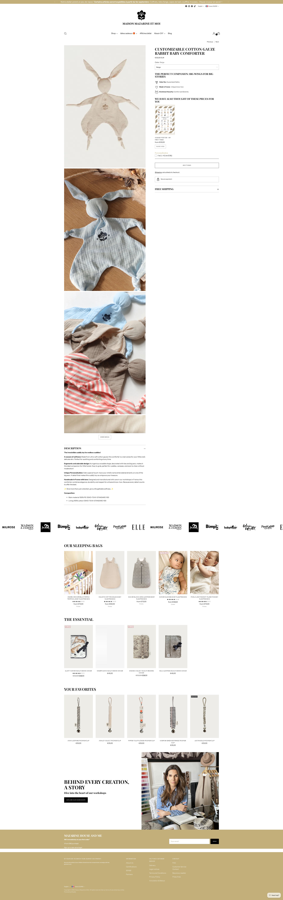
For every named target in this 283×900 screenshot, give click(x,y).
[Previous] (54, 2)
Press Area (176, 877)
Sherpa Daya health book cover (110, 671)
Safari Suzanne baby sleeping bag (173, 597)
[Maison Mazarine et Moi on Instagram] (189, 6)
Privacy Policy (154, 877)
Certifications (131, 867)
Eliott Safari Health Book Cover (78, 671)
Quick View (160, 146)
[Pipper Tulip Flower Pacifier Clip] (141, 716)
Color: (159, 62)
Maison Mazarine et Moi (82, 890)
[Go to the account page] (213, 33)
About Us (129, 863)
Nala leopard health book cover (173, 671)
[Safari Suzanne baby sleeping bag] (173, 572)
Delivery (152, 865)
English (200, 6)
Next (217, 42)
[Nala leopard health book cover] (173, 646)
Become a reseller (179, 873)
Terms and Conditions (157, 873)
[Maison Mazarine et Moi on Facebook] (186, 6)
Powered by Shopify (70, 892)
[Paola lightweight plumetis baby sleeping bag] (204, 572)
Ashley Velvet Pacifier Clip (110, 740)
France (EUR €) (212, 6)
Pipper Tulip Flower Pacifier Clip (141, 740)
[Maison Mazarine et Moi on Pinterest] (192, 6)
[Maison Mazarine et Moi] (141, 19)
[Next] (228, 2)
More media (104, 437)
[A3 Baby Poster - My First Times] (165, 120)
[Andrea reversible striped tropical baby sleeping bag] (78, 572)
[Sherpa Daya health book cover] (110, 646)
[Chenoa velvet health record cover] (141, 646)
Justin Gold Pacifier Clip (204, 740)
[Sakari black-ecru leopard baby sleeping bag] (141, 572)
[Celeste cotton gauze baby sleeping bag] (110, 572)
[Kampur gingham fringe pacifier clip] (173, 716)
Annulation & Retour (157, 881)
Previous (210, 42)
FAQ (174, 863)
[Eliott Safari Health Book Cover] (78, 646)
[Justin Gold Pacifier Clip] (204, 716)
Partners (129, 874)
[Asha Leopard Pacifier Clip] (78, 716)
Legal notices (154, 869)
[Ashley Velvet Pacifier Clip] (110, 716)
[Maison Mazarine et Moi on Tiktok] (195, 6)
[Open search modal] (65, 33)
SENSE (128, 870)
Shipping (158, 172)
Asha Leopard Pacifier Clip (78, 740)
